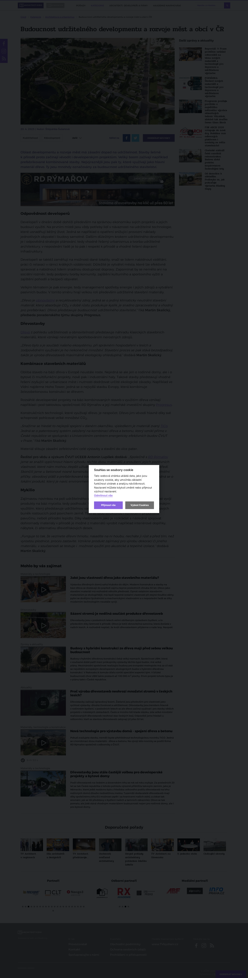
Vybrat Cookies (140, 505)
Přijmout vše (108, 505)
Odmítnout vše (103, 495)
